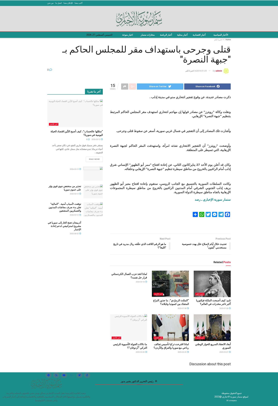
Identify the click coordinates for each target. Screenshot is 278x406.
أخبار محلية (182, 35)
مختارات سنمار (148, 35)
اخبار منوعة (127, 35)
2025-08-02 (74, 234)
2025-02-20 (182, 352)
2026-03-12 (74, 215)
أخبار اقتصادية (199, 35)
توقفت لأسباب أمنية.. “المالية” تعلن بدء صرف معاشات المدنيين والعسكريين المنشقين (65, 207)
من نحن (50, 3)
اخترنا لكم (218, 40)
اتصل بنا (58, 3)
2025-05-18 (140, 282)
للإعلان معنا (68, 3)
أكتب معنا (78, 3)
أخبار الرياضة (166, 35)
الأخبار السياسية (220, 35)
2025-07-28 (224, 308)
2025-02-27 (224, 352)
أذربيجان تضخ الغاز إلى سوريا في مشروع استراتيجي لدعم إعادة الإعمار (64, 226)
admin (219, 71)
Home (228, 40)
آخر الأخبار (158, 294)
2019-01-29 (201, 71)
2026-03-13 (96, 139)
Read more (94, 159)
